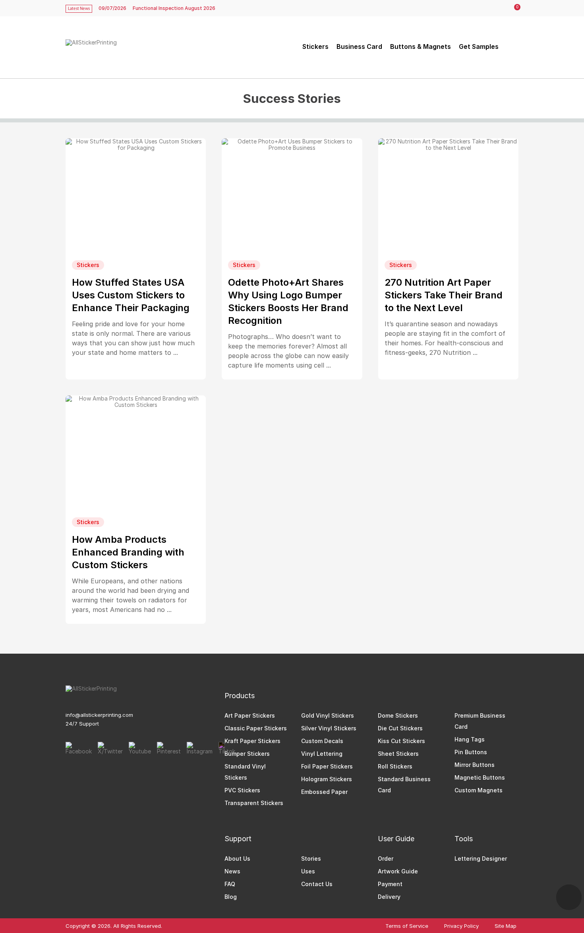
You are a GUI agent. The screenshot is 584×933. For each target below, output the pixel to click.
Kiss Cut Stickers (401, 740)
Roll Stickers (395, 766)
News (232, 871)
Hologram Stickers (326, 779)
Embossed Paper (324, 791)
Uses (308, 871)
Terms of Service (406, 926)
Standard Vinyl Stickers (245, 772)
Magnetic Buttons (479, 777)
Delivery (389, 896)
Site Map (505, 926)
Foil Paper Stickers (327, 766)
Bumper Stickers (247, 753)
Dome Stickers (398, 715)
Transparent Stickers (253, 802)
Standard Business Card (404, 785)
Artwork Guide (398, 871)
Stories (311, 858)
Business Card (359, 46)
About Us (237, 858)
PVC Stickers (242, 790)
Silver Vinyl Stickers (328, 728)
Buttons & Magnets (420, 46)
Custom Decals (322, 740)
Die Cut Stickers (400, 728)
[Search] (511, 46)
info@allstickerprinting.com (99, 715)
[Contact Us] (569, 897)
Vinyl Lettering (321, 753)
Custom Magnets (478, 790)
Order (385, 858)
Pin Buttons (470, 752)
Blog (230, 896)
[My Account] (497, 8)
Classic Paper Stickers (255, 728)
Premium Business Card (479, 721)
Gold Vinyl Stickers (327, 715)
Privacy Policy (461, 926)
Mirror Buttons (474, 764)
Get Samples (479, 46)
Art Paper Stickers (249, 715)
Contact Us (317, 884)
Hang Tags (469, 739)
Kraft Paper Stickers (252, 740)
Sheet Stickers (398, 753)
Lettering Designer (480, 858)
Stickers (315, 46)
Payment (390, 884)
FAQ (229, 884)
